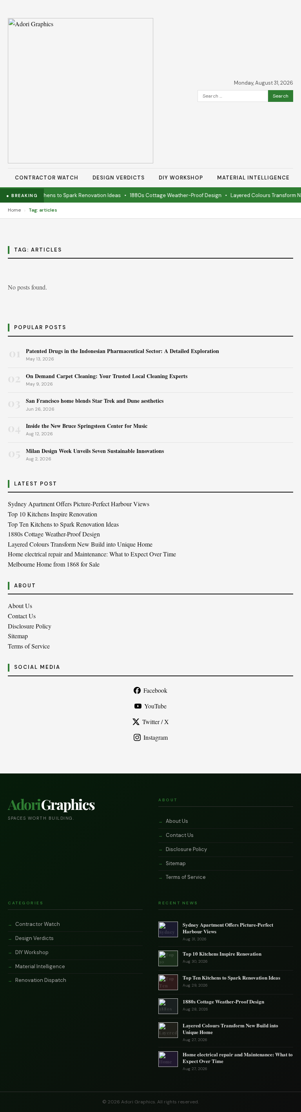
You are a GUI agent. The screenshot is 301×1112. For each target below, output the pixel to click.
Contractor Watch (46, 177)
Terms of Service (29, 646)
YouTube (155, 706)
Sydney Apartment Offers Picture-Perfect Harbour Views (78, 504)
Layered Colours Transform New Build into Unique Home (80, 544)
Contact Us (22, 616)
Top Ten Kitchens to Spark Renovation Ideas (60, 195)
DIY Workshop (181, 177)
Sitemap (18, 636)
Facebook (155, 690)
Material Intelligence (253, 177)
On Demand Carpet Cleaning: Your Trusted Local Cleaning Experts (106, 376)
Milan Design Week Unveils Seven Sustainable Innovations (95, 451)
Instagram (155, 737)
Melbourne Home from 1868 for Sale (54, 564)
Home (14, 210)
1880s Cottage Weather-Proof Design (168, 195)
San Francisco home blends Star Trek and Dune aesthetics (94, 401)
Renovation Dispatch (40, 980)
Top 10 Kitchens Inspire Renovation (52, 514)
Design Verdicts (118, 177)
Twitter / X (155, 721)
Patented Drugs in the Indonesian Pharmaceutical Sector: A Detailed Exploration (122, 351)
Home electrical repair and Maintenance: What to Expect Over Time (92, 554)
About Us (20, 605)
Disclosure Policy (29, 626)
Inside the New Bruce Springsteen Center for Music (86, 426)
